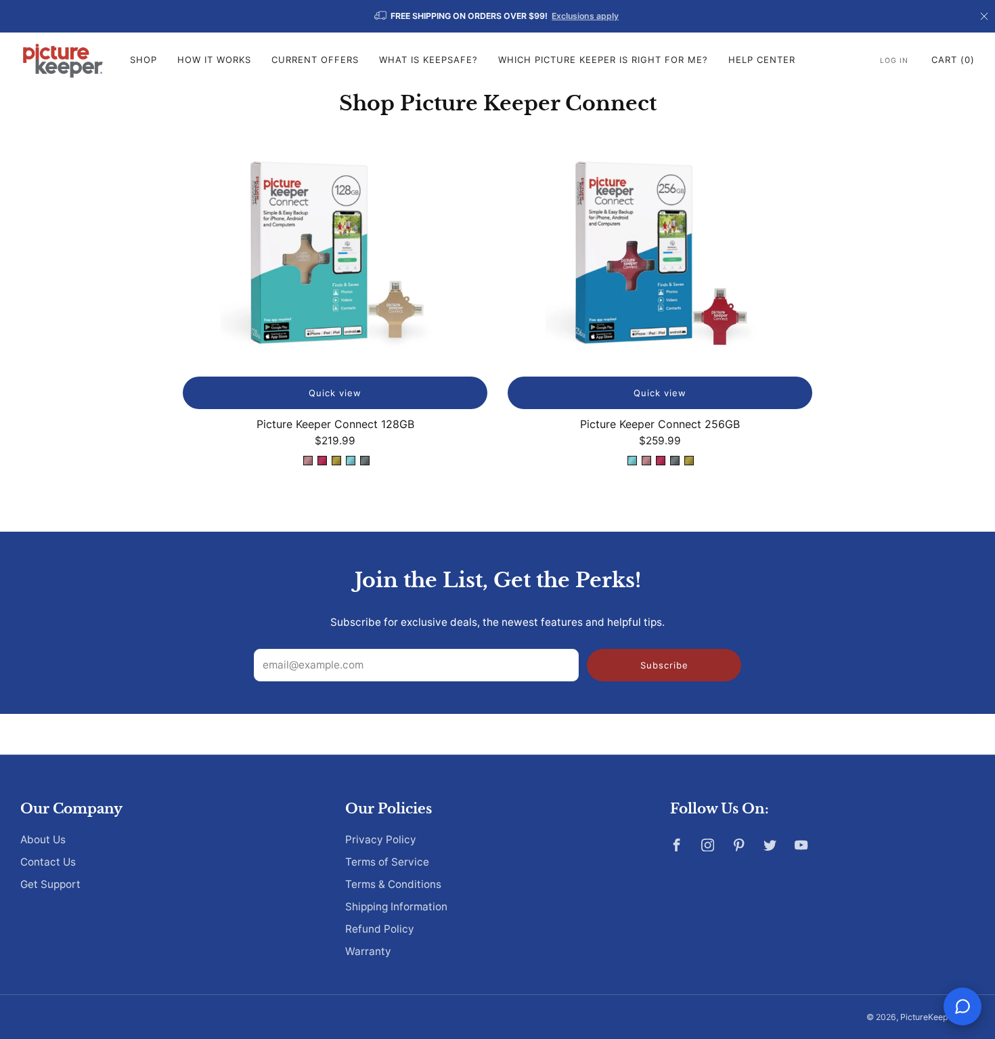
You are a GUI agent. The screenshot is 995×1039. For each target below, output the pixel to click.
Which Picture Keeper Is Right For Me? (603, 59)
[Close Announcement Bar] (984, 16)
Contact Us (48, 861)
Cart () (953, 59)
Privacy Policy (380, 839)
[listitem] (497, 16)
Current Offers (315, 59)
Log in (894, 60)
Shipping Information (396, 906)
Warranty (368, 951)
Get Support (50, 884)
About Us (43, 839)
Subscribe (664, 665)
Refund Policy (379, 929)
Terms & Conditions (393, 884)
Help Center (761, 59)
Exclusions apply (585, 16)
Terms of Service (387, 861)
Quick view (335, 392)
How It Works (214, 59)
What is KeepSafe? (428, 59)
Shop (143, 59)
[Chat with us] (962, 1006)
